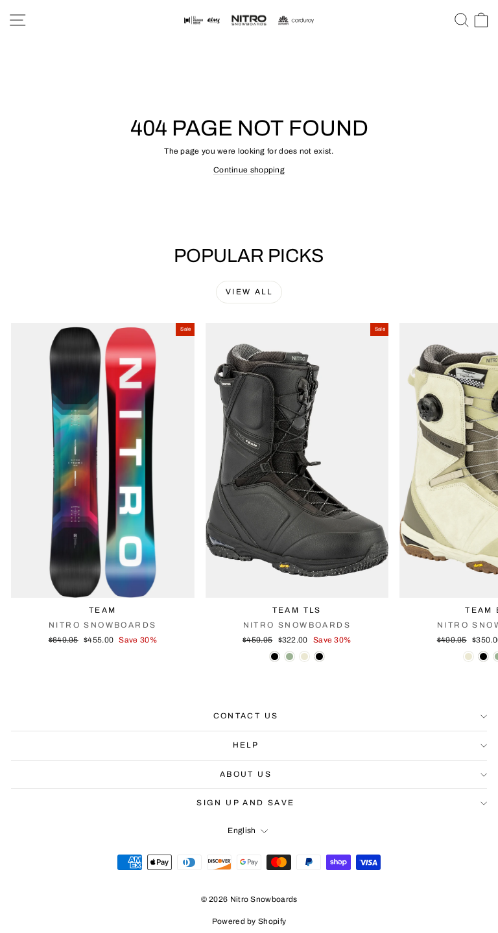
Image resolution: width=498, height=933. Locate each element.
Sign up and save (245, 802)
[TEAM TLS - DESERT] (304, 656)
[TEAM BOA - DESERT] (468, 656)
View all (249, 291)
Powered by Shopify (249, 921)
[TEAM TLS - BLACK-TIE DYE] (319, 656)
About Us (246, 774)
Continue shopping (249, 169)
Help (246, 745)
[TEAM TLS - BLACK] (274, 656)
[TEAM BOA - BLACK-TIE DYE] (483, 656)
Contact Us (246, 715)
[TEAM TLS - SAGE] (289, 656)
